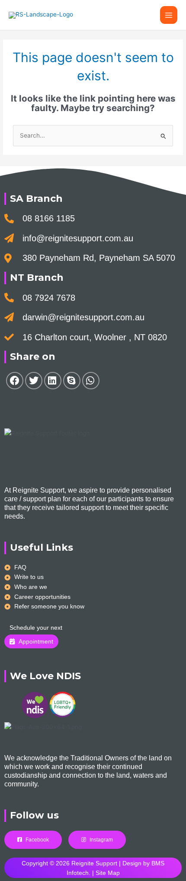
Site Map (108, 872)
